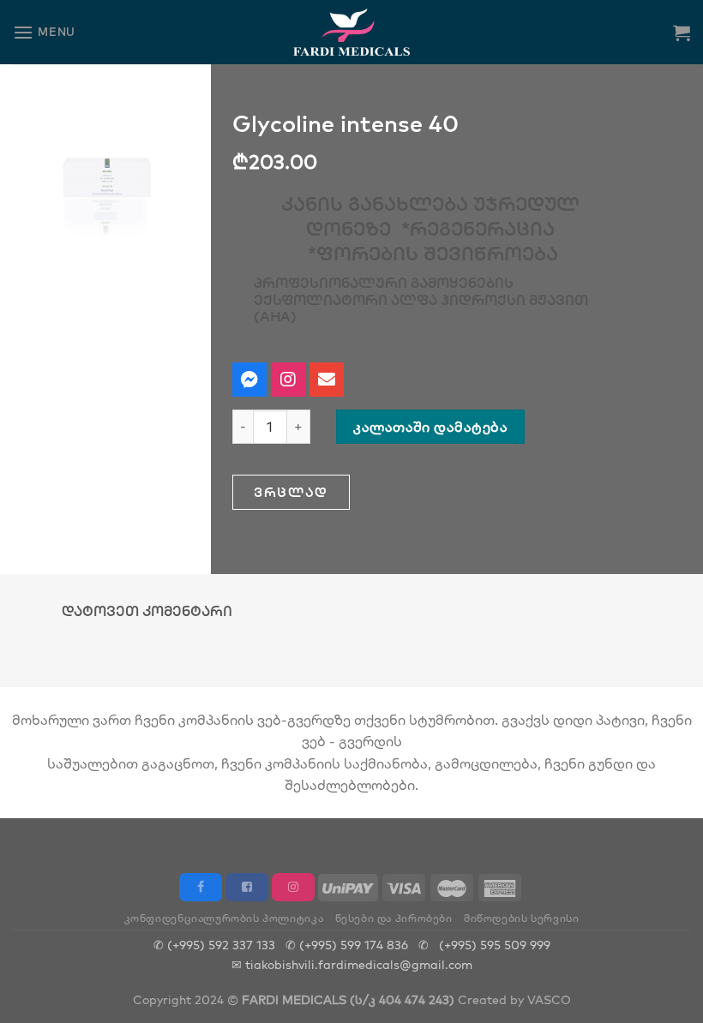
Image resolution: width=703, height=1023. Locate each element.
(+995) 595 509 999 (494, 944)
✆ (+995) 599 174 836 (346, 944)
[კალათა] (681, 32)
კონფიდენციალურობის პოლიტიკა (224, 918)
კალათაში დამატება (430, 426)
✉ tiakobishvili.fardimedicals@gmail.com (351, 964)
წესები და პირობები (394, 918)
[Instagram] (288, 379)
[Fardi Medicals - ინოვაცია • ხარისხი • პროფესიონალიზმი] (352, 32)
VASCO (549, 999)
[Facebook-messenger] (249, 379)
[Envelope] (326, 379)
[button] (291, 492)
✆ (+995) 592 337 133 (214, 944)
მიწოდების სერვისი (521, 918)
